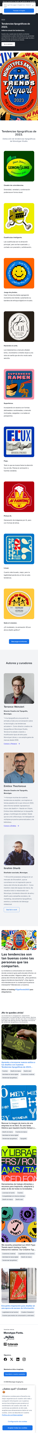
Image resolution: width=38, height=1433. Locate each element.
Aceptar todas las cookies (17, 1428)
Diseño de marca (16, 1071)
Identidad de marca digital (10, 1074)
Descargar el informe (19, 641)
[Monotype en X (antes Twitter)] (11, 1359)
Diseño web (27, 1071)
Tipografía (23, 1139)
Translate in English (19, 11)
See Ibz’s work (11, 909)
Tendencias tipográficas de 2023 (16, 1067)
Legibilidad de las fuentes (26, 1254)
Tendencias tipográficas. (9, 1078)
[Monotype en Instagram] (24, 1359)
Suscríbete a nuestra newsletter (15, 1374)
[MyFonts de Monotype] (11, 1339)
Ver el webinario (8, 44)
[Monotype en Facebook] (5, 1359)
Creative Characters (27, 1312)
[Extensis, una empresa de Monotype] (11, 1345)
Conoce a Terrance (10, 744)
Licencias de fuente (8, 1193)
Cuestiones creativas (27, 1074)
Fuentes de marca (21, 1132)
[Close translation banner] (33, 5)
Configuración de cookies (17, 1421)
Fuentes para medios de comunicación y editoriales (18, 1315)
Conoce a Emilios (10, 826)
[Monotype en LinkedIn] (17, 1359)
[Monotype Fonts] (11, 1334)
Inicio (3, 19)
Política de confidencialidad (12, 1415)
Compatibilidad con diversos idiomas (13, 1196)
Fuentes (5, 1071)
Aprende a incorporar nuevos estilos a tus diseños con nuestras (18, 1063)
